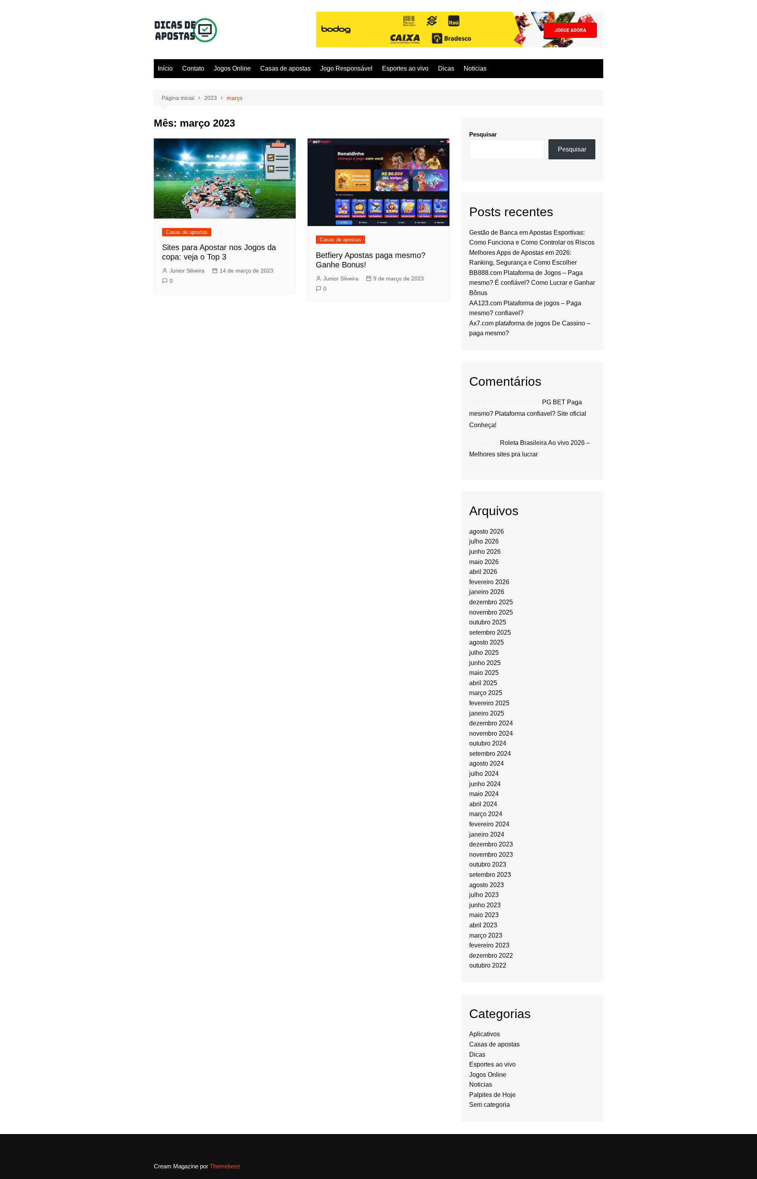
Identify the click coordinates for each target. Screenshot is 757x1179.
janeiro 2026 (486, 592)
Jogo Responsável (346, 68)
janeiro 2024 (486, 834)
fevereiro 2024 (489, 824)
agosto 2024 (486, 763)
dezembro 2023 (491, 844)
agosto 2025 (486, 642)
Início (165, 68)
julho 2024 (484, 773)
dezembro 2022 (491, 955)
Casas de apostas (285, 68)
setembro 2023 (490, 874)
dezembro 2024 (491, 723)
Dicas (446, 68)
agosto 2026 (486, 531)
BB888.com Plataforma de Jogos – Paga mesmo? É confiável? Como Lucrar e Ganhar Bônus (532, 282)
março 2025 (485, 692)
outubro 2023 (487, 864)
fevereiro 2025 (489, 703)
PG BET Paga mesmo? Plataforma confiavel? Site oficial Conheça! (527, 413)
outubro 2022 (487, 965)
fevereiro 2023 (489, 945)
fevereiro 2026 (489, 582)
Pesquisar (483, 134)
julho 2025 (484, 652)
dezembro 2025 (491, 602)
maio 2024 (484, 793)
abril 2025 (483, 683)
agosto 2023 (486, 885)
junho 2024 (485, 784)
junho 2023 (485, 905)
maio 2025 (484, 672)
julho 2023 (484, 894)
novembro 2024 (491, 733)
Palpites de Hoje (492, 1094)
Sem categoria (489, 1104)
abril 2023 (483, 925)
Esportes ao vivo (405, 68)
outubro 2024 (487, 743)
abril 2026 (483, 571)
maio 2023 (484, 915)
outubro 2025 (487, 622)
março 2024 (485, 814)
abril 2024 (483, 804)
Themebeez (225, 1166)
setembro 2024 (490, 753)
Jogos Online (232, 68)
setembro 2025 (490, 632)
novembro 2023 (491, 854)
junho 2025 (485, 663)
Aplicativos (484, 1034)
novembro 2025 (491, 612)
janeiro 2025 (486, 713)
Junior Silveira (187, 270)
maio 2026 (484, 562)
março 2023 (485, 935)
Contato (193, 68)
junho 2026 (485, 551)
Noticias (475, 68)
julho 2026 (484, 541)
